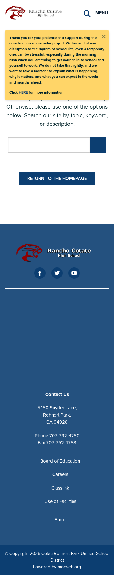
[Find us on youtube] (74, 273)
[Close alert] (103, 36)
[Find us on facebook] (40, 273)
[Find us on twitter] (57, 273)
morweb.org (69, 567)
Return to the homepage (57, 178)
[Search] (87, 13)
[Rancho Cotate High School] (36, 12)
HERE (23, 92)
